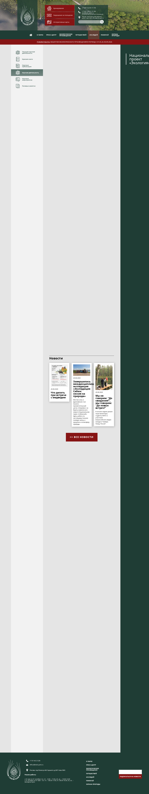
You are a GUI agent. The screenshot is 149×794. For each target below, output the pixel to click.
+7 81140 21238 (35, 761)
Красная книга (27, 59)
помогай (105, 35)
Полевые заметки (28, 86)
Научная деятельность (30, 73)
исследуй (94, 35)
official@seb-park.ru (36, 765)
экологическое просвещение (92, 769)
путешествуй (81, 35)
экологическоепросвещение (65, 35)
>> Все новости (81, 437)
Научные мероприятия (27, 79)
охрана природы (93, 784)
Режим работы (43, 42)
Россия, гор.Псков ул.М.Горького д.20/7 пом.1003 (47, 770)
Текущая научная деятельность (28, 52)
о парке (40, 35)
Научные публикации (26, 66)
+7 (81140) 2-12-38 (89, 11)
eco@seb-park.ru (88, 13)
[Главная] (31, 34)
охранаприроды (116, 35)
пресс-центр (51, 35)
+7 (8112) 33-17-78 (89, 8)
